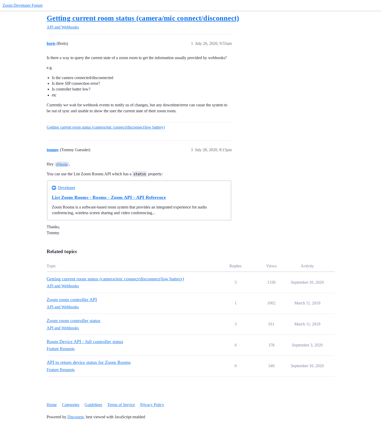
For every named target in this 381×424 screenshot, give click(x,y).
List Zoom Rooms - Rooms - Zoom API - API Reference (109, 197)
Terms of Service (121, 404)
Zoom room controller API (72, 299)
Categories (70, 404)
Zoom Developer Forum (23, 5)
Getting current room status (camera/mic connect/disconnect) (143, 18)
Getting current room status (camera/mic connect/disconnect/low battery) (106, 127)
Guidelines (93, 404)
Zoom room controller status (73, 320)
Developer (66, 187)
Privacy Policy (152, 404)
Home (52, 404)
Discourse (75, 417)
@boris (62, 164)
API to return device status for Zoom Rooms (89, 362)
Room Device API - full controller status (85, 341)
